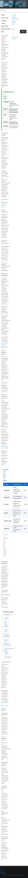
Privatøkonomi (15, 18)
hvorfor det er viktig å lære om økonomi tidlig (4, 446)
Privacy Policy (2, 873)
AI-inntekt (14, 15)
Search (13, 28)
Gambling (14, 17)
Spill (13, 24)
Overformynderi (10, 3)
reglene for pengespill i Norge (3, 205)
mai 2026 (14, 38)
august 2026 (15, 37)
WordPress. (22, 875)
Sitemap (1, 869)
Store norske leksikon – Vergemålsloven (8, 654)
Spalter (13, 20)
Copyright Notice (3, 872)
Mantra (17, 875)
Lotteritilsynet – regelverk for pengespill (8, 640)
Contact (1, 870)
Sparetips (14, 22)
